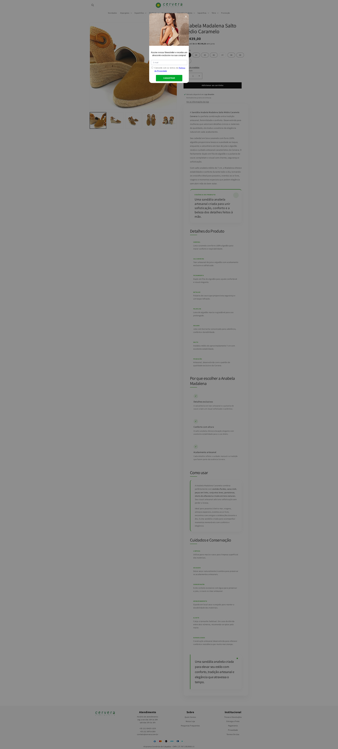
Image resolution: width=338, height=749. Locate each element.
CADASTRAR (169, 78)
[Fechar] (186, 16)
